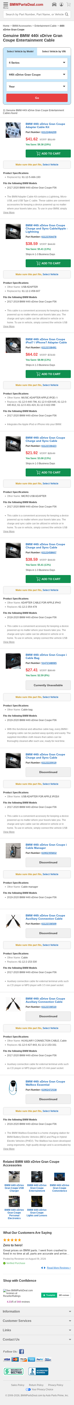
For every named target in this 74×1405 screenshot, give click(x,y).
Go (37, 97)
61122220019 (48, 762)
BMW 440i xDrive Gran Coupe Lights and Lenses (37, 1213)
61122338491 (48, 347)
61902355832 (49, 853)
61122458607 (48, 552)
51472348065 (49, 663)
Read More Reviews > (59, 1267)
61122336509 (48, 923)
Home (6, 25)
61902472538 (49, 1089)
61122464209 (48, 132)
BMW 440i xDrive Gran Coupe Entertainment (37, 1188)
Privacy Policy (55, 1385)
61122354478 (48, 236)
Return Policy (36, 1385)
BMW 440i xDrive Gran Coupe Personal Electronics (14, 1214)
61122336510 (48, 1007)
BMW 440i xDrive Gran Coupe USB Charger (14, 1188)
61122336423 (48, 446)
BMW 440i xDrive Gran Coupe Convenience (59, 1188)
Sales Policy (17, 1385)
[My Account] (61, 4)
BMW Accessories (22, 25)
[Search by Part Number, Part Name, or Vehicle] (66, 14)
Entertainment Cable (46, 25)
